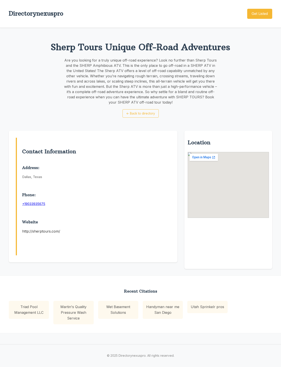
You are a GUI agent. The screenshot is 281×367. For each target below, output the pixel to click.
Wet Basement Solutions (118, 310)
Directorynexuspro (36, 13)
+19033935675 (33, 204)
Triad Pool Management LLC (28, 310)
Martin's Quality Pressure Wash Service (73, 312)
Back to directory (140, 113)
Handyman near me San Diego (162, 310)
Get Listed (260, 13)
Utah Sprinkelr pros (207, 307)
